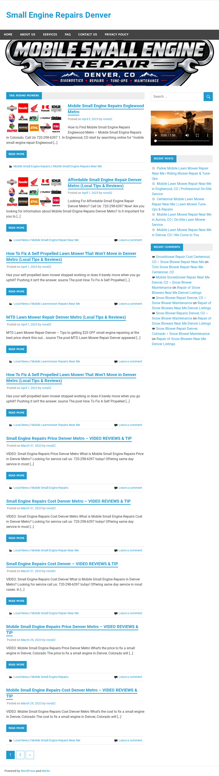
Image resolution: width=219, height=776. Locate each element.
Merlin (46, 771)
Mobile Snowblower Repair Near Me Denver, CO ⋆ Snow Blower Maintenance (181, 282)
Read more (16, 154)
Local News (21, 240)
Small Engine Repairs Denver (58, 15)
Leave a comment (130, 240)
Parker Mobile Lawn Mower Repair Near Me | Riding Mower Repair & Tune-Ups (181, 173)
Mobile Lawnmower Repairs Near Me (55, 303)
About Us (27, 34)
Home (8, 34)
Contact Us (87, 34)
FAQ (68, 34)
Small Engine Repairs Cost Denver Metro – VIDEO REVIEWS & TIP (68, 501)
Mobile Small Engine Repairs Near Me (77, 166)
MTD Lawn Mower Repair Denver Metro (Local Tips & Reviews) (66, 317)
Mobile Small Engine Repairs (31, 166)
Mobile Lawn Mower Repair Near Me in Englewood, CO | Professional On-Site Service (182, 189)
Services (50, 34)
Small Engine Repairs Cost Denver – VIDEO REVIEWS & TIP (62, 563)
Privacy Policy (117, 34)
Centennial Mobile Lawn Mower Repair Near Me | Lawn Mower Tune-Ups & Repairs (179, 204)
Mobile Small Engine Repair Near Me (55, 240)
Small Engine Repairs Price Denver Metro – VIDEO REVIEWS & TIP (69, 438)
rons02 (107, 119)
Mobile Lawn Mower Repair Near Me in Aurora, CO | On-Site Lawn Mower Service (181, 219)
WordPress (28, 771)
